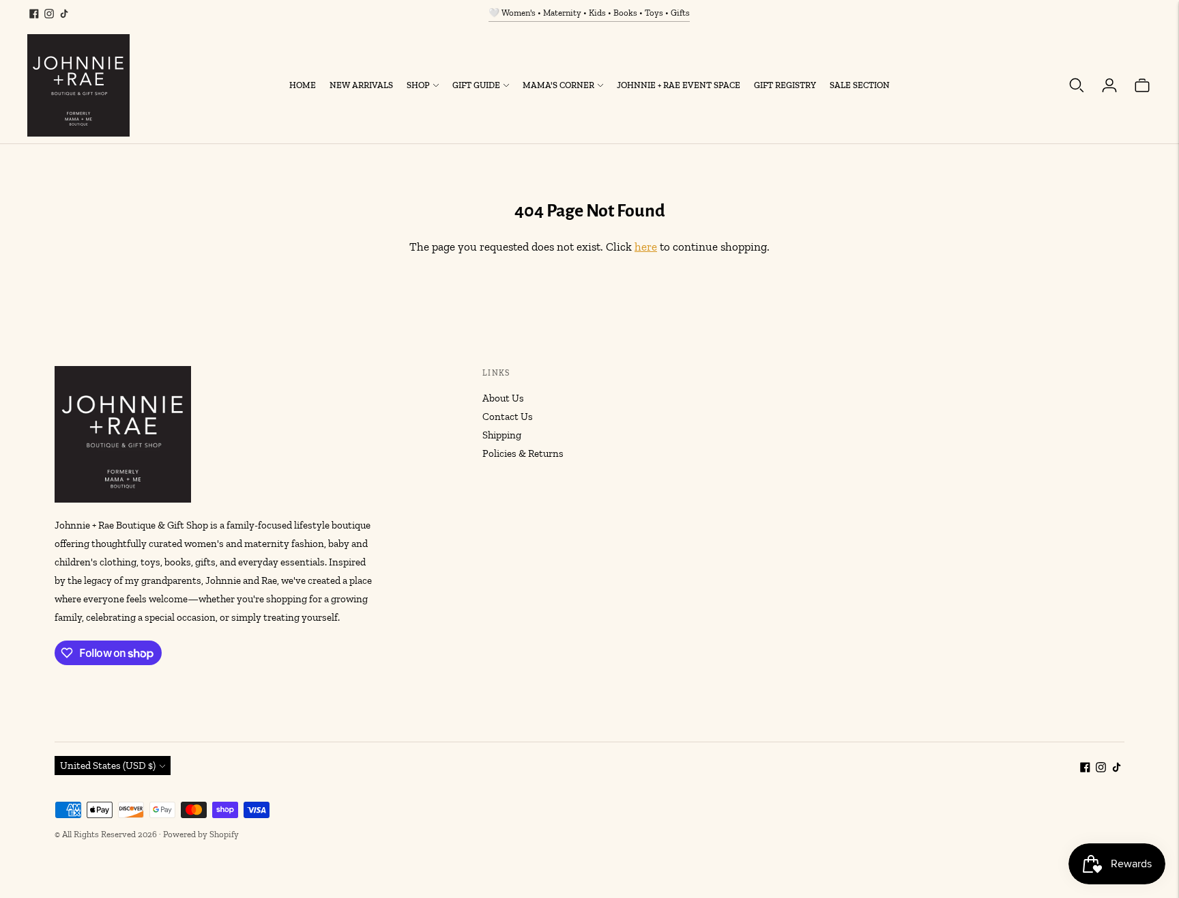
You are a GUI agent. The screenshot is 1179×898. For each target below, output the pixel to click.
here (646, 246)
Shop (418, 85)
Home (302, 85)
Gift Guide (476, 85)
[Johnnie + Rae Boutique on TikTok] (64, 13)
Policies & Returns (523, 453)
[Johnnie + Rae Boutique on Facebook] (34, 13)
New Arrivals (361, 85)
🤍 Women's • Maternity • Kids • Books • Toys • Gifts (589, 13)
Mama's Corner (558, 85)
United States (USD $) (108, 765)
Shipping (501, 435)
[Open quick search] (1076, 85)
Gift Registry (785, 85)
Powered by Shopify (201, 834)
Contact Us (507, 416)
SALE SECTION (860, 85)
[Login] (1109, 85)
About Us (503, 398)
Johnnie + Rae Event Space (678, 85)
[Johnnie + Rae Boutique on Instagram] (49, 13)
